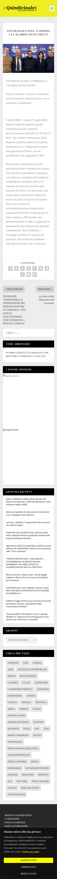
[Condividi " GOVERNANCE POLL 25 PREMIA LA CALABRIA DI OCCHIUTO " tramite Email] (29, 274)
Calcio (26, 682)
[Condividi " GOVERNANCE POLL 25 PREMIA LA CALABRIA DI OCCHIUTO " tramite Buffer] (47, 268)
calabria (13, 682)
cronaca (26, 702)
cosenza (31, 695)
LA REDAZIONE (12, 818)
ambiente (13, 663)
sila (10, 781)
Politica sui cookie (30, 851)
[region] (28, 853)
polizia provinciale (19, 755)
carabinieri (41, 682)
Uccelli (12, 788)
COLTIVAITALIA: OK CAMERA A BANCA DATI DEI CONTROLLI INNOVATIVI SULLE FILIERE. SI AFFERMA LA (27, 591)
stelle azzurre (40, 781)
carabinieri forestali (20, 689)
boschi (12, 676)
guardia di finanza (18, 722)
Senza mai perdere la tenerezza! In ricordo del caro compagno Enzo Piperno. (27, 513)
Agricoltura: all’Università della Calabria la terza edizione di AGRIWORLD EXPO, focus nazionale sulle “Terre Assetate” (28, 548)
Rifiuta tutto (28, 873)
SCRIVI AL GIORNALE (15, 822)
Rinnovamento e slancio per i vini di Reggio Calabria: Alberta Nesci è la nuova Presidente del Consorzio (27, 577)
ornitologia (15, 742)
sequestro (28, 774)
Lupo (46, 728)
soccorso (22, 781)
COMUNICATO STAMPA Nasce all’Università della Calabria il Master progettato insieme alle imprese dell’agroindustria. (28, 535)
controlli (43, 689)
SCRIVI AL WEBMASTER (16, 826)
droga (11, 709)
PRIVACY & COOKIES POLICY (18, 815)
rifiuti (35, 761)
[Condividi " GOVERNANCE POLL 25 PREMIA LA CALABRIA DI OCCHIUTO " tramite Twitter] (16, 268)
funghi (37, 709)
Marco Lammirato (18, 735)
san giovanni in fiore (37, 768)
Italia (26, 728)
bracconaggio (28, 676)
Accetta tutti (29, 860)
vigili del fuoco (30, 788)
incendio (38, 722)
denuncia (41, 702)
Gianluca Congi (16, 715)
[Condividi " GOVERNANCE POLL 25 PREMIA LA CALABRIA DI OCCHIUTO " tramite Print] (35, 274)
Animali (37, 663)
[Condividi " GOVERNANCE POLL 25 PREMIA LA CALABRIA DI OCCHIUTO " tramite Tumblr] (29, 268)
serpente (43, 774)
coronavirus (15, 695)
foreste (23, 709)
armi (10, 669)
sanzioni (12, 774)
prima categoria (17, 761)
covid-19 (12, 702)
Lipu (37, 728)
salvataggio (14, 768)
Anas (25, 663)
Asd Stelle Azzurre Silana (32, 669)
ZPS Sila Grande (16, 794)
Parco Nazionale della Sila (23, 748)
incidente (13, 728)
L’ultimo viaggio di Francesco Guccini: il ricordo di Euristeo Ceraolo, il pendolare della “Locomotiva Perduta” (28, 604)
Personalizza (28, 867)
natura (37, 735)
